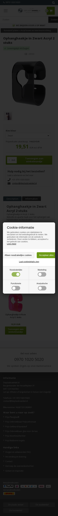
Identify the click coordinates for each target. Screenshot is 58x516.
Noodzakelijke (16, 270)
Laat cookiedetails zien (29, 262)
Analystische (42, 283)
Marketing (42, 270)
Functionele (16, 283)
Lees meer (11, 244)
